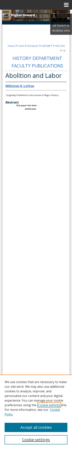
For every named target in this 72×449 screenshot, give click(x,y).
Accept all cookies (36, 427)
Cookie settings (49, 405)
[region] (36, 412)
